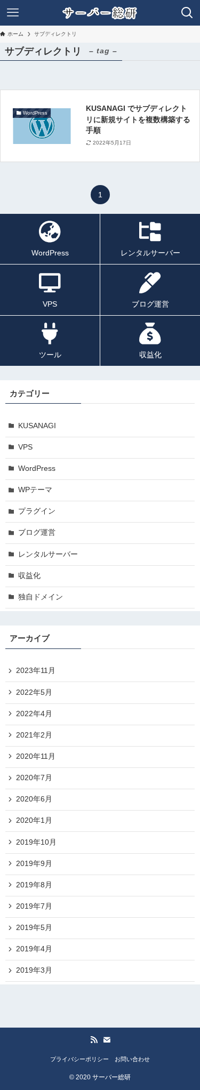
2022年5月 (34, 692)
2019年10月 (36, 842)
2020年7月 (34, 778)
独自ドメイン (40, 597)
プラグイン (36, 511)
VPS (25, 447)
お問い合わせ (132, 1059)
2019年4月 (34, 949)
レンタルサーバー (48, 554)
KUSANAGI (37, 426)
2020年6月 (34, 799)
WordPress (36, 468)
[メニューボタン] (13, 13)
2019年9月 (34, 864)
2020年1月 (34, 820)
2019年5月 (34, 928)
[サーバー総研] (99, 13)
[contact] (106, 1040)
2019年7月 (34, 906)
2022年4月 (34, 714)
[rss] (94, 1040)
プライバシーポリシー (79, 1059)
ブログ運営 (36, 532)
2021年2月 (34, 735)
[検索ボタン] (187, 13)
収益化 (29, 576)
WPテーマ (35, 490)
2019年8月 (34, 885)
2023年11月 (35, 671)
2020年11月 (35, 756)
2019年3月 (34, 970)
